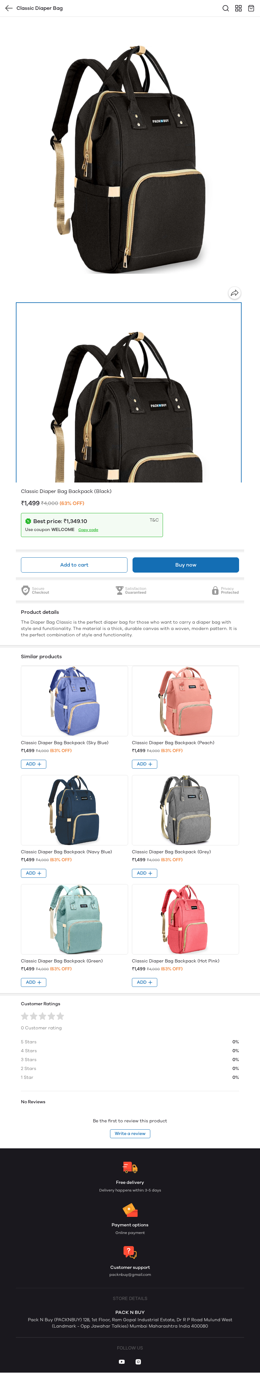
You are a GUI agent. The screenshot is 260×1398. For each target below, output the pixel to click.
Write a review (130, 1133)
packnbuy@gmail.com (130, 1274)
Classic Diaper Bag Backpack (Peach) (173, 742)
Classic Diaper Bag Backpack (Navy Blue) (66, 852)
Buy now (185, 565)
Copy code (88, 530)
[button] (129, 443)
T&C (154, 520)
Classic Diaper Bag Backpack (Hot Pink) (175, 961)
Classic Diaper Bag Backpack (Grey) (171, 852)
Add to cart (74, 565)
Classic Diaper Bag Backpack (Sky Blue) (64, 742)
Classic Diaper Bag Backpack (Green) (62, 961)
